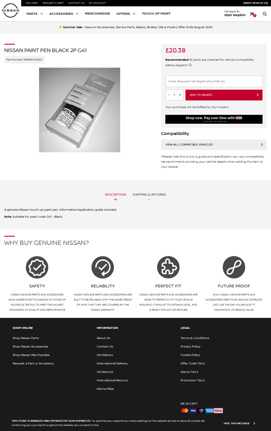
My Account (97, 3)
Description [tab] (115, 194)
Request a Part (53, 3)
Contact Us (76, 3)
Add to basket (201, 95)
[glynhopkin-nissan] (10, 10)
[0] (252, 13)
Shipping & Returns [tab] (149, 194)
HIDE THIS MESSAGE (237, 423)
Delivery (32, 3)
